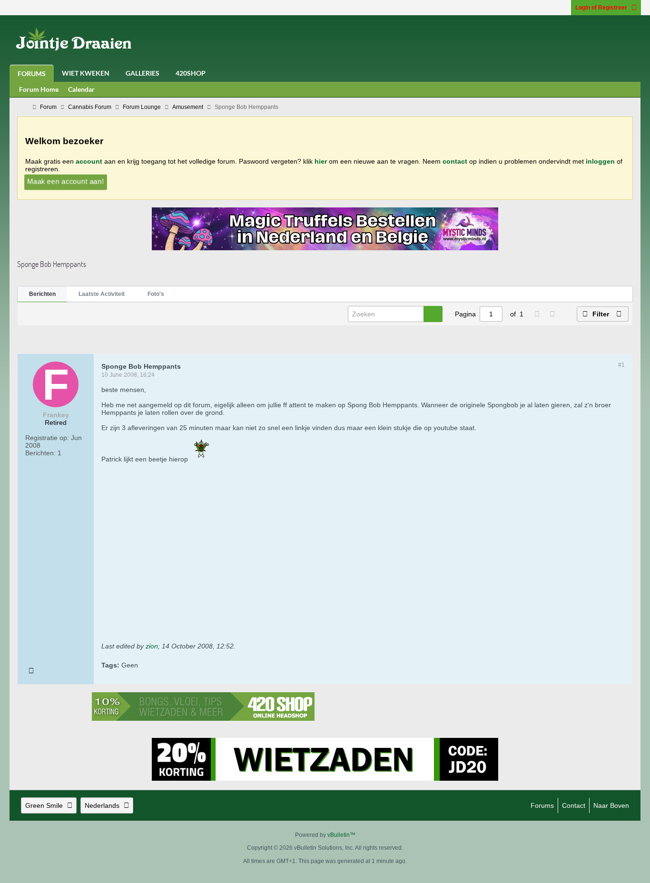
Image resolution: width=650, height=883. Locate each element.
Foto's (156, 294)
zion (152, 646)
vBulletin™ (341, 835)
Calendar (81, 89)
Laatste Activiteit (102, 294)
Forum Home (39, 89)
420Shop (191, 73)
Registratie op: (47, 438)
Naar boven (611, 805)
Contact (573, 805)
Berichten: (40, 453)
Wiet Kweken (85, 73)
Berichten (42, 294)
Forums (32, 73)
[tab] (42, 294)
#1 (621, 365)
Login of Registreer (601, 7)
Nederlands (102, 805)
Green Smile (44, 805)
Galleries (142, 73)
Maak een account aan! (65, 181)
